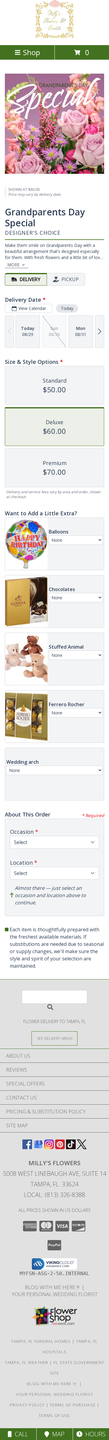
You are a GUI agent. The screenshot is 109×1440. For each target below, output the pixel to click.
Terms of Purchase (72, 1405)
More (13, 265)
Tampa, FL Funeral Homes (41, 1341)
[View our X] (82, 1147)
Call (20, 1434)
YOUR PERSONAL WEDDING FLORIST (54, 1294)
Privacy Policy (27, 1405)
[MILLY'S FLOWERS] (55, 36)
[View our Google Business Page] (38, 1147)
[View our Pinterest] (60, 1147)
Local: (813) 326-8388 (54, 1195)
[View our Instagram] (49, 1147)
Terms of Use (54, 1415)
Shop (31, 52)
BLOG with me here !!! (53, 1287)
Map (56, 1434)
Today (67, 308)
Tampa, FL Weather (26, 1362)
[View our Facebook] (27, 1147)
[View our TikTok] (71, 1147)
